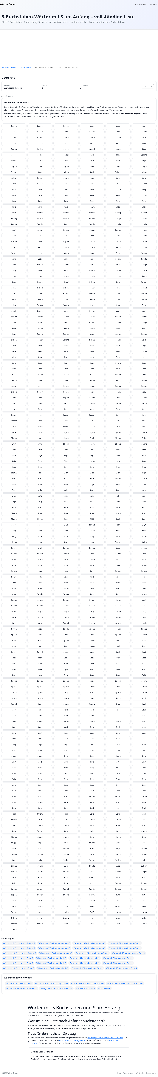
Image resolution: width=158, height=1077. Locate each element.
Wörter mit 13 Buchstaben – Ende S (121, 968)
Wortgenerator (140, 4)
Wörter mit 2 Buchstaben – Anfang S (19, 943)
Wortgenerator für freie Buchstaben (56, 988)
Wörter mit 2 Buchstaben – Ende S (18, 958)
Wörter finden (8, 4)
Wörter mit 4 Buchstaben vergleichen (51, 983)
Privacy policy (151, 1073)
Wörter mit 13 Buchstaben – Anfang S (128, 953)
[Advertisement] (79, 47)
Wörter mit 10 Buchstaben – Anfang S (19, 953)
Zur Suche (147, 86)
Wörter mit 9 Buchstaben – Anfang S (124, 948)
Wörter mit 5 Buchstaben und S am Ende (125, 983)
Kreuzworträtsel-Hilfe (85, 988)
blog (119, 1073)
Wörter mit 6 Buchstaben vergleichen (87, 983)
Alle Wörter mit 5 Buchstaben (19, 983)
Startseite (5, 67)
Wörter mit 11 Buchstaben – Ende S (52, 968)
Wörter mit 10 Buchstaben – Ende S (18, 968)
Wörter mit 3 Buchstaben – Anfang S (54, 943)
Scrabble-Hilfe (104, 988)
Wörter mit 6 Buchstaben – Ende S (18, 963)
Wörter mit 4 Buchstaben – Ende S (84, 958)
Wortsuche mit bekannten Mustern (21, 988)
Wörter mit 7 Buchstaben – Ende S (51, 963)
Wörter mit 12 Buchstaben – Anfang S (92, 953)
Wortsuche (153, 4)
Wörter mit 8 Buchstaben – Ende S (84, 963)
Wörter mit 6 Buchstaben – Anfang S (19, 948)
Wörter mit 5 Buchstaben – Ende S (118, 958)
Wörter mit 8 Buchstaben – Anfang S (89, 948)
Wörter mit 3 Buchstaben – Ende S (51, 958)
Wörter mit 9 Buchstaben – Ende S (118, 963)
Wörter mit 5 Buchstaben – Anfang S (124, 943)
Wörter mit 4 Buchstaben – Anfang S (89, 943)
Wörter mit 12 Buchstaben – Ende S (87, 968)
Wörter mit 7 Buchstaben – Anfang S (54, 948)
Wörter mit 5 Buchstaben (21, 67)
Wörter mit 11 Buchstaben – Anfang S (55, 953)
